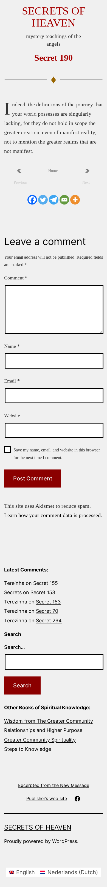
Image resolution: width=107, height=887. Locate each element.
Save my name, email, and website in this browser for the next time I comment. (56, 454)
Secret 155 (45, 583)
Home (53, 171)
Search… (14, 647)
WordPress (64, 841)
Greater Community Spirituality (40, 740)
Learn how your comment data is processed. (53, 515)
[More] (75, 200)
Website (12, 415)
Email (12, 381)
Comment (15, 278)
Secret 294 (49, 620)
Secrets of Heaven (53, 17)
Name (12, 346)
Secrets (13, 592)
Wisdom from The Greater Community (48, 721)
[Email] (64, 200)
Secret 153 (42, 592)
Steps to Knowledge (27, 749)
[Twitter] (43, 200)
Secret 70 (47, 611)
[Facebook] (32, 200)
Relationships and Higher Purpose (43, 730)
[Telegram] (53, 200)
